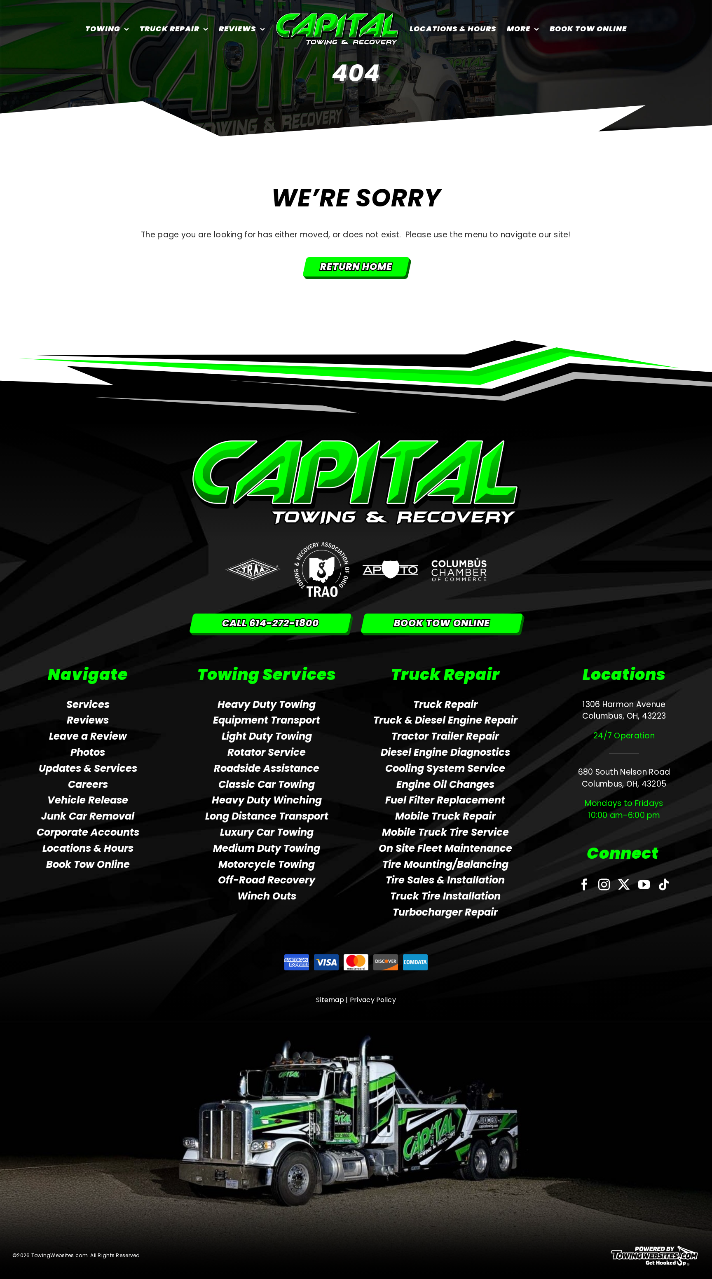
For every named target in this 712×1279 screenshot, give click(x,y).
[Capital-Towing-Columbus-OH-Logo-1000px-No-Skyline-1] (356, 442)
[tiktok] (664, 884)
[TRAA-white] (253, 562)
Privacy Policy (373, 1000)
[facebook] (584, 884)
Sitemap (330, 1000)
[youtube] (644, 884)
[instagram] (604, 884)
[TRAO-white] (321, 545)
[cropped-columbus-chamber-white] (459, 561)
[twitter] (624, 884)
